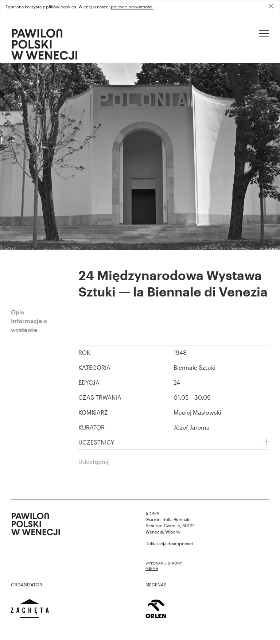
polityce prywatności (132, 6)
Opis (17, 312)
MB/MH (151, 568)
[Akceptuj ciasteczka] (274, 6)
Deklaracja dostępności (169, 543)
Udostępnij (93, 461)
